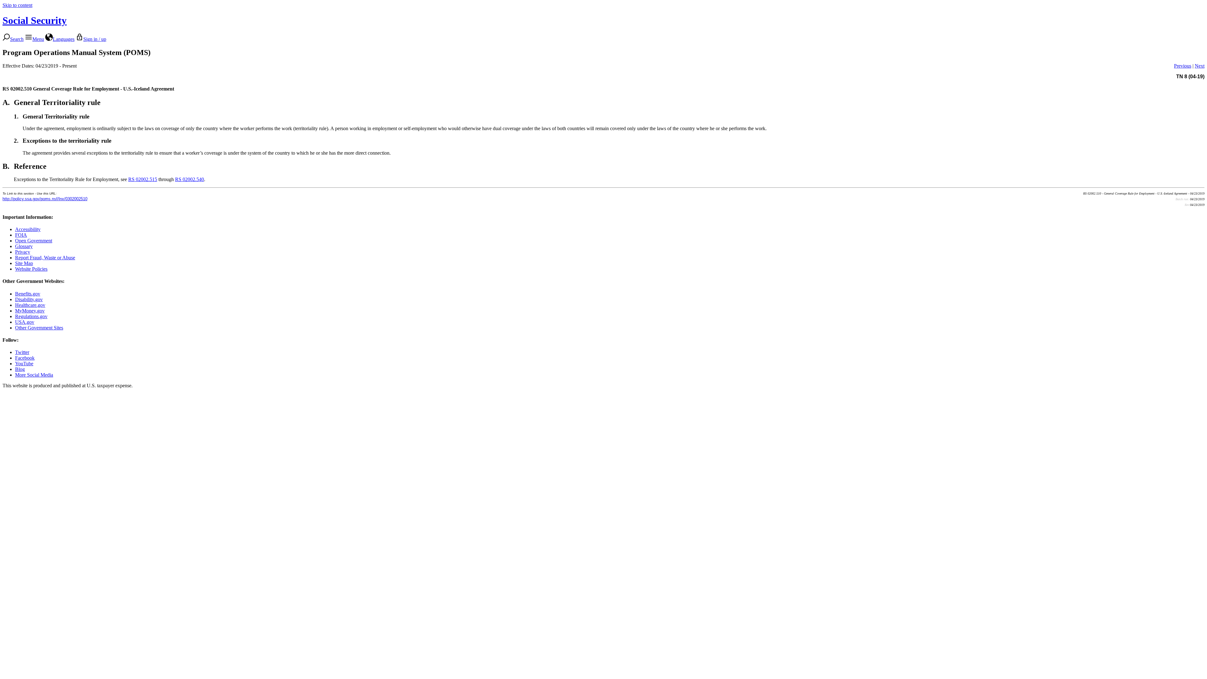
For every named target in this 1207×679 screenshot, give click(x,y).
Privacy (22, 252)
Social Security (35, 20)
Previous (1182, 66)
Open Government (33, 240)
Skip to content (17, 5)
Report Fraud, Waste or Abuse (45, 257)
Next (1199, 66)
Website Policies (31, 269)
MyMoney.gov (30, 310)
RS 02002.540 (189, 179)
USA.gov (24, 322)
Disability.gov (29, 299)
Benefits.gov (27, 293)
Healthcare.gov (30, 305)
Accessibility (28, 229)
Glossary (24, 246)
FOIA (21, 235)
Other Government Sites (39, 327)
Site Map (24, 263)
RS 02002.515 (142, 179)
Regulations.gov (31, 316)
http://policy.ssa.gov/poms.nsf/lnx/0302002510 (45, 198)
